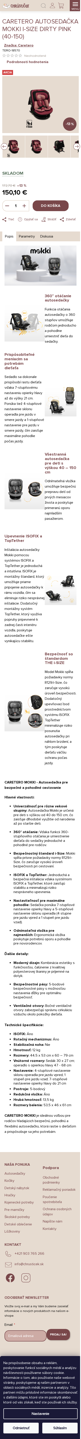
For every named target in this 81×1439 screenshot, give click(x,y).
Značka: (19, 45)
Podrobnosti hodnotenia (27, 62)
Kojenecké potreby (19, 1202)
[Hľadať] (43, 5)
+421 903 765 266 (29, 1253)
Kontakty (49, 1229)
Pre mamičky (14, 1210)
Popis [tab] (9, 236)
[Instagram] (26, 1278)
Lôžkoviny (12, 1231)
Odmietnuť (21, 1428)
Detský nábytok (16, 1188)
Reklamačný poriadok (59, 1189)
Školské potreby (17, 1217)
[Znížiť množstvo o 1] (7, 206)
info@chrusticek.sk (29, 1264)
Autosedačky (14, 1173)
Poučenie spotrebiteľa (52, 1199)
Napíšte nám (52, 1221)
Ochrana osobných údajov (57, 1211)
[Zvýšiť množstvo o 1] (24, 206)
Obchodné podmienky (51, 1180)
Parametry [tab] (27, 236)
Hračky (9, 1195)
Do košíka (50, 206)
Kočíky (9, 1180)
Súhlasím (60, 1428)
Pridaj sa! (58, 1334)
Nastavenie (40, 1413)
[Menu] (75, 5)
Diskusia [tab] (46, 236)
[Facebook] (10, 1278)
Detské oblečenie (18, 1224)
